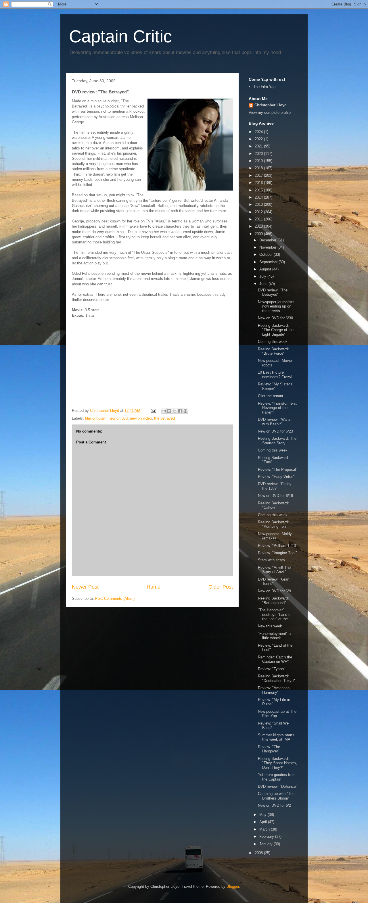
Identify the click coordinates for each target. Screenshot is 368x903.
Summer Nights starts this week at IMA (276, 737)
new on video (141, 418)
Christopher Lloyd (270, 105)
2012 (259, 212)
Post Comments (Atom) (115, 598)
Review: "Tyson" (271, 669)
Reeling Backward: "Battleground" (273, 600)
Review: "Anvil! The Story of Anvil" (274, 569)
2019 (259, 161)
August (265, 269)
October (266, 254)
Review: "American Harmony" (274, 690)
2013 (259, 204)
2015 (259, 190)
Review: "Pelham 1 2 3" (277, 545)
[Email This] (163, 411)
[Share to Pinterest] (185, 411)
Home (153, 587)
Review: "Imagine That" (277, 553)
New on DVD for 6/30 (275, 318)
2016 (259, 182)
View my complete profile (270, 112)
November (268, 247)
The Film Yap (264, 86)
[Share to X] (174, 411)
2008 (259, 853)
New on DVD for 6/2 (274, 805)
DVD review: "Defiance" (277, 786)
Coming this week (273, 341)
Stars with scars (271, 560)
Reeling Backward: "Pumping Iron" (273, 524)
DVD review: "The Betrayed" (273, 292)
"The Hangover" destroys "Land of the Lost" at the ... (275, 614)
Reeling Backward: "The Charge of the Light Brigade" (276, 330)
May (263, 814)
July (263, 276)
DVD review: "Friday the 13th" (275, 486)
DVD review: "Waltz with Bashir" (274, 421)
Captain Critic (120, 36)
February (267, 836)
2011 (259, 219)
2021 (259, 146)
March (265, 829)
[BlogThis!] (169, 411)
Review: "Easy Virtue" (276, 476)
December (268, 240)
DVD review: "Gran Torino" (273, 581)
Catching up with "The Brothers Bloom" (276, 795)
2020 (259, 153)
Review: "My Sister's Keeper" (275, 386)
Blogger (233, 886)
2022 (259, 139)
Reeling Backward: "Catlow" (273, 505)
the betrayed (164, 418)
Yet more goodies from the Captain (277, 777)
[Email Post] (153, 410)
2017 (259, 175)
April (263, 822)
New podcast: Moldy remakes (275, 536)
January (266, 844)
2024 (259, 132)
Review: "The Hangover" (269, 749)
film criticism (95, 418)
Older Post (220, 587)
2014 (259, 197)
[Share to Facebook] (180, 411)
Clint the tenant (270, 396)
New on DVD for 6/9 (274, 591)
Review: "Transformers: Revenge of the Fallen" (277, 407)
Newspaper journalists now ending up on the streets (276, 306)
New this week (270, 626)
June (264, 284)
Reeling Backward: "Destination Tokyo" (276, 678)
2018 (259, 168)
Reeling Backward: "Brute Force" (273, 351)
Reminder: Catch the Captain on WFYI (275, 659)
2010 (259, 226)
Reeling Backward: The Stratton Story (277, 440)
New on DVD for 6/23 (275, 431)
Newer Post (85, 587)
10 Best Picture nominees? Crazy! (275, 374)
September (269, 262)
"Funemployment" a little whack (274, 635)
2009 (259, 234)
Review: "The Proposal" (277, 469)
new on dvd (118, 418)
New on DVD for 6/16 (275, 495)
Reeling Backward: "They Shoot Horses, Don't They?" (277, 763)
